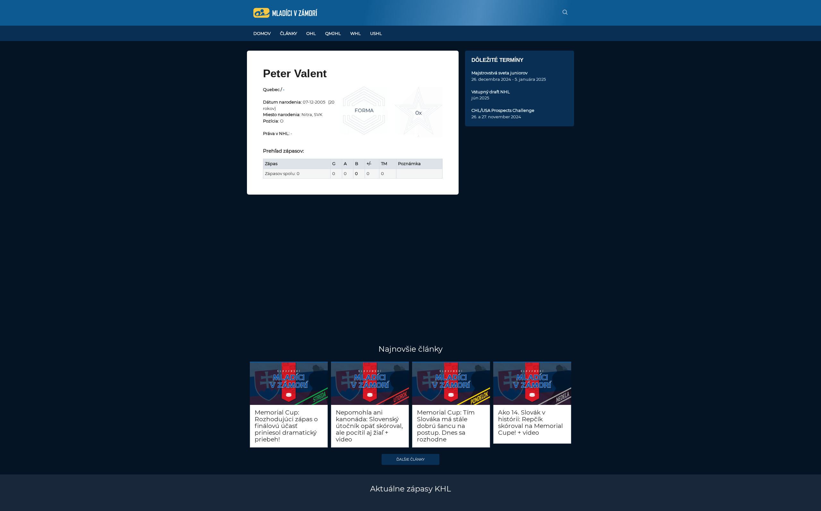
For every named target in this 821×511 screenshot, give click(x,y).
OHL (311, 33)
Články (288, 33)
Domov (262, 33)
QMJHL (333, 33)
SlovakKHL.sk (285, 12)
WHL (355, 33)
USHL (376, 33)
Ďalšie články (410, 459)
